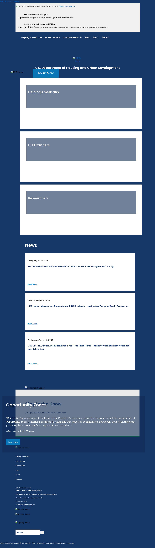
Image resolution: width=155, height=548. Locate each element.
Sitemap (71, 543)
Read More (32, 284)
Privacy (40, 543)
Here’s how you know (66, 6)
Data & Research (72, 37)
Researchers (20, 466)
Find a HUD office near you (25, 505)
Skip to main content (9, 1)
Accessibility (49, 543)
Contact (105, 37)
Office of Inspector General (9, 543)
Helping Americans (31, 37)
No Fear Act (26, 543)
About (95, 37)
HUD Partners (52, 37)
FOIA (33, 543)
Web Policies (60, 543)
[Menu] (18, 36)
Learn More (46, 73)
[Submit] (42, 532)
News (87, 37)
